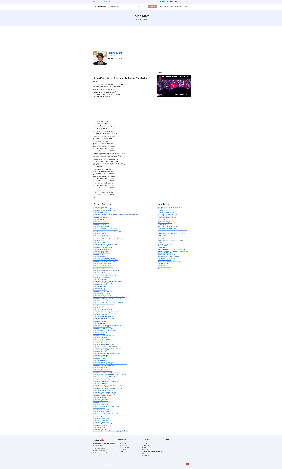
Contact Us (107, 1)
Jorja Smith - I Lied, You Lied (165, 216)
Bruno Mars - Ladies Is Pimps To (102, 295)
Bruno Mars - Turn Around (100, 401)
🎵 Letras (99, 6)
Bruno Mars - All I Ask (99, 219)
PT (177, 1)
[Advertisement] (137, 39)
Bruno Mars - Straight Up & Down (102, 371)
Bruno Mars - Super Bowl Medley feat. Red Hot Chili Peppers (110, 374)
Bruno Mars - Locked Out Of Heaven (103, 304)
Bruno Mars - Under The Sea (101, 404)
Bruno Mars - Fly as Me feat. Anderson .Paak (105, 260)
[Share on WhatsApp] (117, 58)
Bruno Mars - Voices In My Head (102, 411)
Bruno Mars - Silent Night (100, 360)
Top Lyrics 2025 (123, 443)
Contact (186, 6)
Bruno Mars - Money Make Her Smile (103, 318)
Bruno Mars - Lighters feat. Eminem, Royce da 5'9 (107, 299)
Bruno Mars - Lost (98, 307)
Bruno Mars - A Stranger (100, 212)
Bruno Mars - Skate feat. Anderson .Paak (104, 362)
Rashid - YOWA (162, 247)
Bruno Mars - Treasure (99, 397)
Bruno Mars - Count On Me (100, 246)
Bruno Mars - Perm (98, 341)
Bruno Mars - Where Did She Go (102, 425)
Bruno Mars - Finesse (99, 256)
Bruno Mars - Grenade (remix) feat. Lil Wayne (105, 274)
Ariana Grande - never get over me (167, 258)
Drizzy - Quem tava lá (164, 221)
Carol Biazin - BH (162, 210)
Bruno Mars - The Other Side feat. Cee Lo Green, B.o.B (108, 385)
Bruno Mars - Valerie (99, 408)
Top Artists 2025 (123, 445)
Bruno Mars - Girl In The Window (102, 265)
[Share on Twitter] (119, 58)
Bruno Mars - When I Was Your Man (103, 424)
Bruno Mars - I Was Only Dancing (102, 283)
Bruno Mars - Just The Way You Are (103, 291)
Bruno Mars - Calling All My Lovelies (103, 235)
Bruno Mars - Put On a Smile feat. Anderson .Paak (107, 348)
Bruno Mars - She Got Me (100, 357)
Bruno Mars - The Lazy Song (101, 383)
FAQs (94, 1)
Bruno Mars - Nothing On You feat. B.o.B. (104, 330)
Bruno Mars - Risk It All (99, 351)
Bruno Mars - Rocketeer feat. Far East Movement (106, 353)
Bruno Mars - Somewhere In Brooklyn (103, 365)
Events (180, 6)
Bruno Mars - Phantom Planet (101, 343)
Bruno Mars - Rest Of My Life (101, 350)
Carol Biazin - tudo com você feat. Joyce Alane (170, 207)
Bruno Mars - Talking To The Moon (103, 378)
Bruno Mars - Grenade (99, 272)
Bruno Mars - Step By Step (100, 369)
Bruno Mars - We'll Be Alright (101, 420)
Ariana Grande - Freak (164, 263)
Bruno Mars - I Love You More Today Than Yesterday (107, 281)
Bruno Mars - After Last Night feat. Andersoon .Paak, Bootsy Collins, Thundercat (115, 214)
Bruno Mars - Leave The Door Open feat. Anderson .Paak (109, 297)
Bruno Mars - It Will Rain (100, 290)
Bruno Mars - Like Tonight (100, 300)
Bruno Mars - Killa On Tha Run (101, 293)
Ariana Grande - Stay (163, 269)
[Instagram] (165, 2)
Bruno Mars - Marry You (100, 314)
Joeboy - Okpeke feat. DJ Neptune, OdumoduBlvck (172, 249)
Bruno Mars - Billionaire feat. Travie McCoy (105, 228)
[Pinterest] (167, 2)
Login (182, 1)
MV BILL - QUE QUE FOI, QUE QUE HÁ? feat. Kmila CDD (173, 251)
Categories (152, 6)
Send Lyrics (100, 1)
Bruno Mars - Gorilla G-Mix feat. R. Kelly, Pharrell (106, 270)
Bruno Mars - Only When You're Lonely (104, 336)
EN (172, 1)
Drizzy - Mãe (161, 219)
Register (186, 1)
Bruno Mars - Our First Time (101, 337)
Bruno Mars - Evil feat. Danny (101, 253)
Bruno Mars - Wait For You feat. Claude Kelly (105, 413)
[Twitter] (162, 2)
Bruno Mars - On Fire (99, 334)
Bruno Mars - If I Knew (99, 286)
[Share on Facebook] (115, 58)
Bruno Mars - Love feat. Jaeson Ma (102, 309)
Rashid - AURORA (163, 246)
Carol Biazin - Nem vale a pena (166, 209)
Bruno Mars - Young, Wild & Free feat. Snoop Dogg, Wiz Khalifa (110, 431)
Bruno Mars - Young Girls (100, 429)
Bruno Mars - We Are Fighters (101, 418)
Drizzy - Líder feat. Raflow (165, 223)
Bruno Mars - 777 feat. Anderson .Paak (104, 210)
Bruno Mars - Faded (98, 254)
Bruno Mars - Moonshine (100, 320)
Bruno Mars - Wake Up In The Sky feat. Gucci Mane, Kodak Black (111, 415)
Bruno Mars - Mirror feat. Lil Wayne (103, 316)
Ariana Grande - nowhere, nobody (167, 254)
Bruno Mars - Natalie (99, 323)
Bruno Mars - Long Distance (101, 306)
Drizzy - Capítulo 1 (163, 225)
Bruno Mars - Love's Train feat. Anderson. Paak (106, 311)
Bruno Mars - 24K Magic (100, 207)
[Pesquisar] (138, 6)
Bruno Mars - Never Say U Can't (102, 327)
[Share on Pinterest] (121, 58)
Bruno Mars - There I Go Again (101, 387)
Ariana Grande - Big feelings (166, 265)
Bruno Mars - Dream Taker (100, 251)
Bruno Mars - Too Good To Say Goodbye (104, 394)
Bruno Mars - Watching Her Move (102, 417)
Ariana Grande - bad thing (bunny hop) (168, 256)
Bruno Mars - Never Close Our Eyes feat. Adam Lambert (108, 325)
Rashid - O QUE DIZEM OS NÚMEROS (168, 226)
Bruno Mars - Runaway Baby (101, 355)
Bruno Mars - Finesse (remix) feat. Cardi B (104, 258)
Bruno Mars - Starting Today (101, 367)
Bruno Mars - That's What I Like (102, 380)
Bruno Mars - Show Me (99, 358)
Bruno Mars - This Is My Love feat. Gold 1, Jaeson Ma (107, 388)
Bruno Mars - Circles (99, 242)
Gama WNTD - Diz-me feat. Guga (167, 228)
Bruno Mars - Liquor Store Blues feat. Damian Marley (108, 302)
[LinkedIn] (163, 2)
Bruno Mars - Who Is (99, 427)
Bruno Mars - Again (98, 216)
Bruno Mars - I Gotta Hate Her (101, 277)
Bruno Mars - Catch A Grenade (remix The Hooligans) (108, 239)
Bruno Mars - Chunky (99, 240)
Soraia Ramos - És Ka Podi (165, 244)
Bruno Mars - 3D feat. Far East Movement (104, 209)
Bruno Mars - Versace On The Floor (103, 410)
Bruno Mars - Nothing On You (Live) (103, 328)
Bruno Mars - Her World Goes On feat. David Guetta (107, 276)
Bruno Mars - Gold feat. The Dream (103, 267)
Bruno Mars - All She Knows (101, 223)
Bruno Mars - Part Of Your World (102, 339)
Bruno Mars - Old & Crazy (100, 332)
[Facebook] (160, 2)
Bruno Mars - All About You (100, 217)
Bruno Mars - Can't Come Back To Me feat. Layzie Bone (108, 237)
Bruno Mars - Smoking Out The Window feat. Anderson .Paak (110, 364)
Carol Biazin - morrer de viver (166, 212)
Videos (171, 6)
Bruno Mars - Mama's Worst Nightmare (104, 313)
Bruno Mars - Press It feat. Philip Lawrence (105, 346)
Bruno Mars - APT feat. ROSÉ (101, 225)
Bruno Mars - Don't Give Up (101, 249)
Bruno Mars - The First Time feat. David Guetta (106, 381)
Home (160, 6)
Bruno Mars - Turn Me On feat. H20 (103, 403)
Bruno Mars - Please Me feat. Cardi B (103, 344)
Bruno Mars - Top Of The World (102, 395)
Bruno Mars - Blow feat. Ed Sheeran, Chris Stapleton (107, 232)
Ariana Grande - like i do (164, 260)
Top (175, 6)
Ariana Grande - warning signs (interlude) (169, 262)
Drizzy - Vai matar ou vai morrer (167, 217)
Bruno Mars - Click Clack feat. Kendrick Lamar (106, 244)
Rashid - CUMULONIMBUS (165, 253)
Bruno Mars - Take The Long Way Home (104, 376)
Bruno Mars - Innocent (99, 288)
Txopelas (146, 449)
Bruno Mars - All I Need (99, 221)
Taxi (145, 447)
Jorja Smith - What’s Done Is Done (167, 214)
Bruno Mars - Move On (99, 321)
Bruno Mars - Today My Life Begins (103, 390)
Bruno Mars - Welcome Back (101, 422)
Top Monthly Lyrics (124, 447)
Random (166, 6)
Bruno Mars (115, 52)
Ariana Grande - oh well (164, 267)
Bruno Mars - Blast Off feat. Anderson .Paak (105, 230)
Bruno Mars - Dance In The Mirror (102, 247)
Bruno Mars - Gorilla (99, 269)
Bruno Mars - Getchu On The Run (102, 263)
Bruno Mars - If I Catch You (100, 284)
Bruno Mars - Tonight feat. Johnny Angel (104, 392)
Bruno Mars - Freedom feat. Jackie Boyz (104, 262)
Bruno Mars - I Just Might (100, 279)
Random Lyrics (123, 449)
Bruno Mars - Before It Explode (102, 226)
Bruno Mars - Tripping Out (100, 399)
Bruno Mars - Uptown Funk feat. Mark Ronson (106, 406)
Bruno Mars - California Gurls (101, 233)
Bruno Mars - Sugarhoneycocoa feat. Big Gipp (106, 373)
